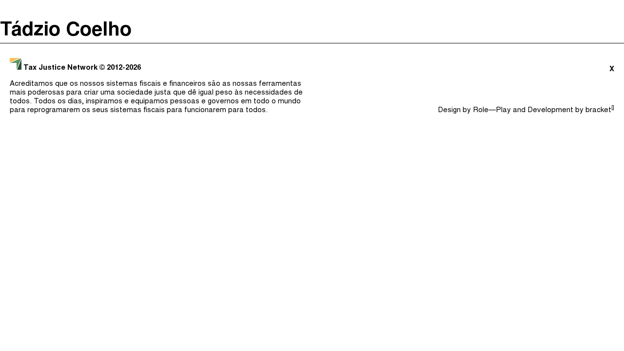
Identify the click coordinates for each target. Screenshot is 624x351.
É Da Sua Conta (37, 65)
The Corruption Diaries (54, 98)
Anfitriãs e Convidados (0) (444, 10)
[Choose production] (607, 47)
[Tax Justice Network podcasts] (15, 9)
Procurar (593, 10)
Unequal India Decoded (54, 114)
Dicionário (539, 10)
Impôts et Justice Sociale (60, 81)
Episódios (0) (342, 10)
